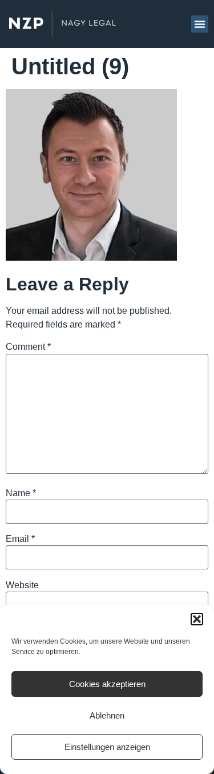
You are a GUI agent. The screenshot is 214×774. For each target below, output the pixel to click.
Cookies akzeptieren (107, 684)
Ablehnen (107, 715)
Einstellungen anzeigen (107, 747)
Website (22, 585)
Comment (28, 347)
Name (21, 493)
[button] (197, 619)
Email (20, 539)
